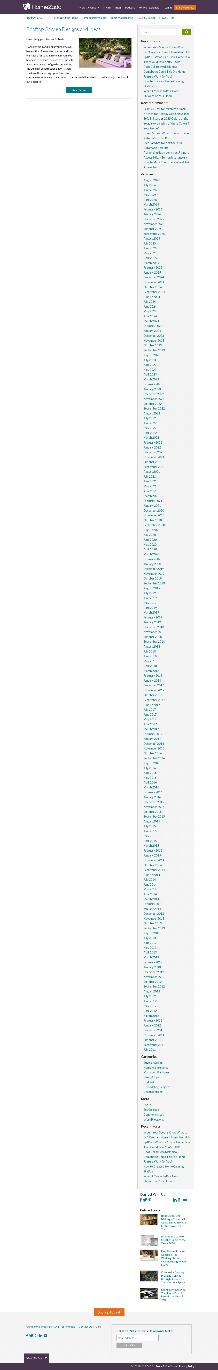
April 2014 (150, 894)
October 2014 (153, 865)
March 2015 (151, 845)
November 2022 (154, 399)
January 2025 (152, 272)
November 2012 (154, 976)
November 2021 (154, 457)
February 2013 (153, 962)
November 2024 (154, 282)
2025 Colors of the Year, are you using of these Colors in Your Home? (167, 123)
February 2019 (153, 617)
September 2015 (154, 816)
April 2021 (150, 491)
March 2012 (151, 1015)
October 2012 (153, 981)
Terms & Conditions (166, 1366)
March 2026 (151, 204)
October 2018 (153, 637)
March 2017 (151, 729)
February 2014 (153, 904)
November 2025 (154, 224)
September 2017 (154, 700)
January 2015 (152, 855)
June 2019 (150, 598)
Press (44, 1326)
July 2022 (150, 418)
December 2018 (154, 627)
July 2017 (150, 709)
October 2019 (153, 578)
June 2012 (150, 1001)
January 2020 (152, 564)
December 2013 (154, 913)
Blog (118, 7)
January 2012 (152, 1025)
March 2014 (151, 899)
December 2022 (154, 394)
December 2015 (154, 802)
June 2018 (150, 656)
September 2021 (154, 467)
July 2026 (150, 185)
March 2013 (151, 957)
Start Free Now (185, 7)
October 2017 (153, 695)
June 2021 (150, 481)
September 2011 (154, 1045)
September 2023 (154, 350)
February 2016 (153, 792)
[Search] (186, 32)
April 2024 (150, 316)
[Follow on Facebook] (141, 1200)
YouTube (45, 1335)
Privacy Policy (186, 1366)
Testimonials (67, 1326)
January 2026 (152, 214)
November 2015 (154, 807)
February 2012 (153, 1020)
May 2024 (150, 311)
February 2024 (153, 326)
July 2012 (150, 996)
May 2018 (150, 661)
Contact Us (85, 1326)
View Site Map (34, 1358)
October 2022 (153, 403)
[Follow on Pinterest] (150, 1200)
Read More (78, 90)
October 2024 (153, 287)
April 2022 (150, 433)
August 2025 (152, 238)
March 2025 (151, 263)
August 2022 (152, 413)
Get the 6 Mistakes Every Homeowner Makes (145, 1330)
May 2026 (150, 195)
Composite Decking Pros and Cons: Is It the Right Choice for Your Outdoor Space (173, 1277)
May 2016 (150, 777)
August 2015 (152, 821)
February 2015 (153, 850)
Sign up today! (109, 1312)
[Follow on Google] (180, 1200)
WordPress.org (154, 1119)
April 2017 (150, 724)
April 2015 (150, 841)
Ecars (147, 109)
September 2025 (154, 233)
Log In (168, 7)
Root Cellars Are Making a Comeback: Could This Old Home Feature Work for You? (164, 71)
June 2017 (150, 714)
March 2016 (151, 787)
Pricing (107, 7)
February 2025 (153, 267)
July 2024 (150, 301)
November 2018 (154, 632)
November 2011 (154, 1035)
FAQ (54, 1326)
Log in (147, 1105)
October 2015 (153, 811)
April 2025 (150, 258)
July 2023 (150, 360)
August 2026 (152, 180)
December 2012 (154, 972)
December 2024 (154, 277)
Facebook (27, 1335)
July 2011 (150, 1049)
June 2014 (150, 884)
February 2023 (153, 384)
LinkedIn (40, 1335)
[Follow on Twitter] (145, 1200)
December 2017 (154, 685)
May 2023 (150, 369)
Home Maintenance (121, 17)
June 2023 (150, 364)
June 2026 (150, 190)
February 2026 (153, 209)
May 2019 (150, 603)
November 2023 (154, 340)
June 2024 (150, 306)
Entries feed (151, 1109)
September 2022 (154, 408)
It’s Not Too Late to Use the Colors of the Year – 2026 (173, 1240)
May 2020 (150, 544)
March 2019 (151, 612)
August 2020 (152, 530)
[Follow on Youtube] (185, 1200)
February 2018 (153, 675)
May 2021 (150, 486)
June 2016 (150, 772)
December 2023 (154, 335)
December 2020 (154, 510)
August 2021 (152, 471)
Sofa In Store (152, 118)
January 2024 (152, 330)
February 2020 (153, 559)
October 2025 (153, 229)
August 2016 (152, 763)
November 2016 (154, 748)
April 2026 (150, 199)
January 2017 (152, 738)
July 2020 (150, 534)
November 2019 (154, 573)
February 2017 (153, 734)
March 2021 (151, 496)
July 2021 (150, 476)
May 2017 (150, 719)
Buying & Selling (146, 17)
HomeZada (151, 133)
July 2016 (150, 768)
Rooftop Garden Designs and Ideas (63, 29)
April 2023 (150, 374)
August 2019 (152, 588)
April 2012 (150, 1011)
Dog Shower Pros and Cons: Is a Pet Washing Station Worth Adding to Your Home (174, 1258)
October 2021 (153, 462)
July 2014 (150, 879)
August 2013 (152, 933)
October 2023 (153, 345)
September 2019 (154, 583)
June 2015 (150, 831)
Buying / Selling (153, 1062)
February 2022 (153, 442)
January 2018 (152, 680)
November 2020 (154, 515)
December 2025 (154, 219)
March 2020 (151, 554)
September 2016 (154, 758)
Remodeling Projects (94, 17)
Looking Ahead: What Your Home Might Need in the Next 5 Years (173, 1294)
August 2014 (152, 875)
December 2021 (154, 452)
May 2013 (150, 947)
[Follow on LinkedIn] (175, 1200)
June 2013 (150, 942)
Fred (146, 143)
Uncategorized (153, 1092)
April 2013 (150, 952)
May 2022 (150, 428)
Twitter (31, 1335)
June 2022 (150, 423)
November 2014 (154, 860)
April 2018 (150, 666)
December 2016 (154, 743)
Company (32, 1326)
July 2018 (150, 651)
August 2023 (152, 355)
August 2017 (152, 705)
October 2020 (153, 520)
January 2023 (152, 389)
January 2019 (152, 622)
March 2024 (151, 321)
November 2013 (154, 918)
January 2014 (152, 909)
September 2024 (154, 292)
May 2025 (150, 253)
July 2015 (150, 826)
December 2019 (154, 568)
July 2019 (150, 593)
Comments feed (154, 1114)
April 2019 (150, 607)
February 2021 (153, 501)
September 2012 (154, 986)
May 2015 (150, 836)
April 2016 (150, 782)
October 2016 (153, 753)
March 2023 (151, 379)
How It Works (87, 7)
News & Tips (166, 17)
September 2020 (154, 525)
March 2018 (151, 671)
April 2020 (150, 549)
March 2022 (151, 437)
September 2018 (154, 641)
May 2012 (150, 1006)
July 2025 (150, 243)
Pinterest (36, 1335)
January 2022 (152, 447)
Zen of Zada (35, 17)
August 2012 (152, 991)
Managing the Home (66, 17)
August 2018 (152, 646)
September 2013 (154, 928)
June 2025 (150, 248)
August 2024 (152, 297)
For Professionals (149, 7)
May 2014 (150, 889)
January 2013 (152, 967)
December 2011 (154, 1030)
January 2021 (152, 505)
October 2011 (153, 1040)
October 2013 (153, 923)
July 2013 (150, 938)
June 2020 (150, 539)
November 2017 (154, 690)
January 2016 (152, 797)
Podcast (130, 7)
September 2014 (154, 870)
